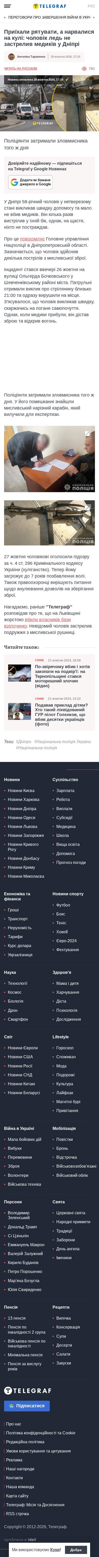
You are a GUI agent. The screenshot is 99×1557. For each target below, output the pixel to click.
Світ (8, 1037)
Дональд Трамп (22, 1227)
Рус (91, 6)
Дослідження (68, 1019)
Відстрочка (66, 1157)
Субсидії (64, 817)
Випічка (63, 1318)
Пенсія (11, 1307)
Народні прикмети (73, 1222)
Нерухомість (19, 928)
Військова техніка (24, 1184)
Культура (64, 1084)
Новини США (20, 1057)
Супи (61, 1336)
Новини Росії (20, 1066)
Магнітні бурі (68, 1102)
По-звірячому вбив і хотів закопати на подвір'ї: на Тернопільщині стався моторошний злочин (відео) (62, 676)
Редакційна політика (25, 1442)
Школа (62, 835)
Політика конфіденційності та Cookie (40, 1433)
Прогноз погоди (71, 862)
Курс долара (19, 945)
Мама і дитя (67, 983)
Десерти (64, 1345)
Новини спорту (68, 894)
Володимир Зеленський (19, 1215)
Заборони (65, 1240)
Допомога (65, 853)
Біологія (15, 1001)
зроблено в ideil (20, 1540)
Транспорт (18, 919)
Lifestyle (61, 1037)
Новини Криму (21, 867)
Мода (61, 1066)
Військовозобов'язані (76, 1166)
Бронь (62, 1148)
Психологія (66, 1010)
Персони (13, 1202)
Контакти (14, 1478)
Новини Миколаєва (26, 876)
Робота (63, 799)
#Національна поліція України (62, 741)
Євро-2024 (66, 941)
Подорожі (65, 1075)
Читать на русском (20, 68)
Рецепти (61, 1307)
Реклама (14, 1460)
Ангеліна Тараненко (31, 56)
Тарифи (15, 937)
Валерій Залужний (25, 1254)
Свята (59, 1202)
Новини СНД (20, 1075)
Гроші (13, 910)
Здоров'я (62, 972)
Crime (39, 660)
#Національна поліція (36, 748)
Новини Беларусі (24, 1093)
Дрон (13, 1010)
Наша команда (20, 1487)
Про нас (13, 1424)
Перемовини (20, 1157)
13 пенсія (17, 1318)
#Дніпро (23, 741)
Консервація (68, 1327)
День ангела (67, 1249)
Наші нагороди (20, 1469)
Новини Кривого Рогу (23, 846)
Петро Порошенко (25, 1271)
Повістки (64, 1139)
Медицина (66, 826)
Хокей (62, 932)
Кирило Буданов (23, 1262)
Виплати (64, 809)
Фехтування (67, 950)
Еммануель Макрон (26, 1245)
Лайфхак (64, 1093)
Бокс (60, 914)
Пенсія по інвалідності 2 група (26, 1329)
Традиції (64, 1231)
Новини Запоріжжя (26, 835)
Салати (63, 1354)
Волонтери (18, 1175)
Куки (55, 1550)
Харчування (67, 992)
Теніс (61, 923)
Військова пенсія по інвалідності (26, 1343)
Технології (17, 983)
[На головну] (49, 6)
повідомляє (32, 238)
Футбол (63, 905)
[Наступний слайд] (94, 17)
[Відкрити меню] (7, 6)
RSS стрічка (17, 1514)
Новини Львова (22, 826)
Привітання (67, 1110)
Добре (76, 1550)
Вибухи (15, 1148)
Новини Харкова (23, 799)
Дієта (61, 1001)
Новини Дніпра (22, 809)
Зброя (14, 1166)
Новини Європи (23, 1048)
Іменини (64, 1258)
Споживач (66, 1057)
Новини (12, 779)
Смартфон (18, 1019)
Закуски (63, 1363)
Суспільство (65, 779)
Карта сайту (17, 1496)
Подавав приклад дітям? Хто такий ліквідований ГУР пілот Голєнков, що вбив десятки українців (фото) (61, 715)
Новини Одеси (21, 817)
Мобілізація (64, 1128)
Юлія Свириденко (24, 1289)
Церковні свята (70, 1213)
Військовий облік (72, 1175)
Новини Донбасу (23, 858)
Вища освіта (68, 844)
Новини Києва (21, 790)
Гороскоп (65, 1048)
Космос (15, 992)
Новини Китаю (21, 1084)
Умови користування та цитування (38, 1451)
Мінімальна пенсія (25, 1355)
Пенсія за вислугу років (24, 1366)
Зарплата (65, 790)
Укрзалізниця (20, 955)
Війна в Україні (19, 1128)
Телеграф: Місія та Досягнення (35, 1505)
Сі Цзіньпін (18, 1236)
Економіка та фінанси (17, 896)
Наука (10, 972)
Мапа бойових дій (24, 1139)
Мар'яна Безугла (23, 1281)
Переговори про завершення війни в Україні (52, 17)
